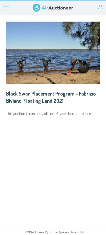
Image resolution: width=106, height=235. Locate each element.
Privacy (74, 232)
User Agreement (61, 232)
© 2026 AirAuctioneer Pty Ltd (38, 232)
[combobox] (81, 232)
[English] (82, 232)
